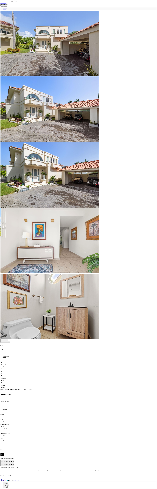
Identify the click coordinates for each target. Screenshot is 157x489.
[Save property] (4, 340)
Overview (5, 8)
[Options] (1, 340)
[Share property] (6, 340)
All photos (3, 341)
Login (2, 5)
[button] (78, 43)
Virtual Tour (8, 341)
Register (5, 5)
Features (4, 9)
